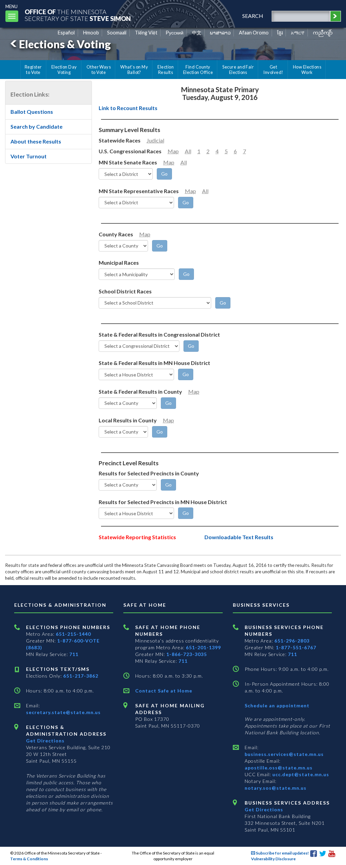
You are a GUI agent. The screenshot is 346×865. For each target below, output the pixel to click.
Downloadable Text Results (238, 537)
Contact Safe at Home (163, 690)
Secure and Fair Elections (238, 69)
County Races (116, 234)
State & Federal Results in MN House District (154, 363)
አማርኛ (297, 32)
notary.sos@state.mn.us (275, 788)
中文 (196, 32)
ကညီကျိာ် (323, 32)
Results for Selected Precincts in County (149, 473)
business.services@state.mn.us (284, 754)
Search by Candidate (36, 126)
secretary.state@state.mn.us (63, 712)
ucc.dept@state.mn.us (300, 774)
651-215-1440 (73, 634)
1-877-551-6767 (296, 647)
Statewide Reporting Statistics (137, 537)
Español (66, 32)
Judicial (155, 140)
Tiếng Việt (146, 32)
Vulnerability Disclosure (273, 858)
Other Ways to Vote (98, 69)
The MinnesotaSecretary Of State (78, 15)
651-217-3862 (80, 676)
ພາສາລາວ (220, 32)
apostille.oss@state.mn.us (279, 767)
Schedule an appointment (277, 705)
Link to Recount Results (128, 108)
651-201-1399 (203, 647)
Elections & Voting (65, 44)
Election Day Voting (64, 69)
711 (73, 654)
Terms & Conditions (29, 858)
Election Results (165, 69)
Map (173, 151)
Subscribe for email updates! (282, 853)
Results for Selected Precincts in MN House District (163, 502)
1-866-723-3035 (186, 654)
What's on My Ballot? (134, 69)
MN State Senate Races (128, 162)
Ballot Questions (31, 111)
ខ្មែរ (280, 32)
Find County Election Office (198, 69)
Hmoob (91, 32)
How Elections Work (307, 69)
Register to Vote (33, 69)
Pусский (174, 32)
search (252, 15)
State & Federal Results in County (140, 391)
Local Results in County (128, 420)
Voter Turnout (28, 156)
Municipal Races (119, 262)
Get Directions (45, 740)
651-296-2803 (292, 641)
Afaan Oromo (254, 32)
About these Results (35, 141)
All (188, 151)
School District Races (125, 291)
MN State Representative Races (139, 191)
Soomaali (116, 32)
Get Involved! (273, 69)
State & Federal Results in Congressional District (159, 334)
